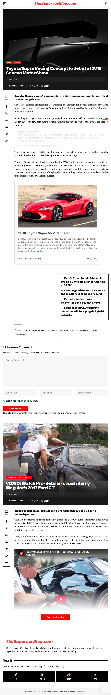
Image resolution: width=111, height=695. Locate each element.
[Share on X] (6, 113)
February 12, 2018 (49, 145)
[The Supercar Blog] (55, 3)
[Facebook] (16, 676)
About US (7, 660)
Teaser (94, 330)
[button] (5, 3)
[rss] (95, 676)
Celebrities (11, 477)
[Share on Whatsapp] (6, 120)
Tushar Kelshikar (16, 85)
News (9, 62)
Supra (74, 330)
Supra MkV (84, 330)
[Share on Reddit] (6, 127)
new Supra (64, 330)
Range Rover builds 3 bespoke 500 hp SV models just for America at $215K (83, 282)
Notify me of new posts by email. (22, 401)
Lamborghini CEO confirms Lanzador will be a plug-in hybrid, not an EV (83, 311)
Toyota (17, 62)
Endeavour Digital (61, 691)
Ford (20, 477)
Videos (27, 477)
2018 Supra (52, 330)
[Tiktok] (69, 676)
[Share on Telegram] (6, 134)
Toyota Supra (21, 334)
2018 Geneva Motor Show (35, 330)
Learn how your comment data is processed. (63, 413)
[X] (42, 676)
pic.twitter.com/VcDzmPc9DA (31, 141)
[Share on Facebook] (6, 106)
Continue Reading (55, 617)
